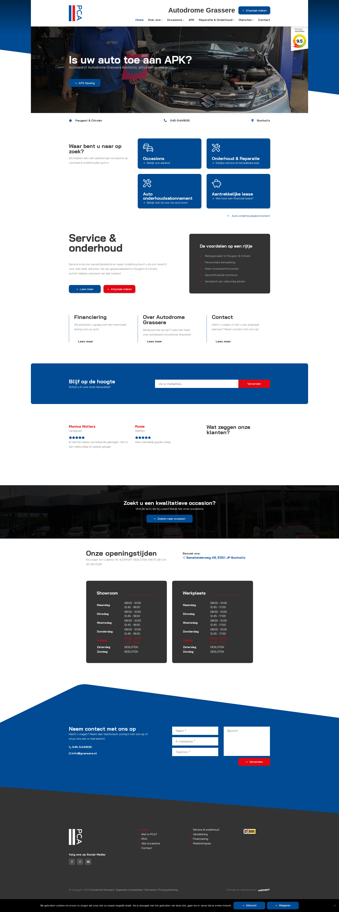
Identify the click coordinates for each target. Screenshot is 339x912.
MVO (144, 838)
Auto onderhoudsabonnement (95, 83)
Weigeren (285, 905)
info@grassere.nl (84, 753)
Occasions (174, 20)
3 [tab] (173, 116)
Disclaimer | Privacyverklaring (161, 889)
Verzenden (256, 762)
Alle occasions (150, 843)
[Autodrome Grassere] (75, 13)
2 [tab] (169, 116)
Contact (264, 20)
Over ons (154, 20)
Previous (35, 56)
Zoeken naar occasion (171, 518)
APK (191, 20)
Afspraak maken (256, 10)
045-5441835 (82, 747)
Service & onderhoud (206, 829)
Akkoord (251, 905)
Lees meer (86, 289)
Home (139, 20)
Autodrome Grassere (102, 889)
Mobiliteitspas (202, 843)
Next (303, 56)
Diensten (245, 20)
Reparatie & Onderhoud (215, 20)
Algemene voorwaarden (129, 889)
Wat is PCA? (149, 834)
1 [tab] (166, 116)
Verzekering (200, 834)
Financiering (200, 838)
